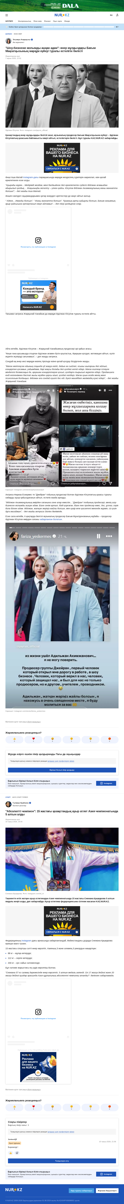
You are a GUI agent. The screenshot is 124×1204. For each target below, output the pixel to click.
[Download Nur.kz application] (62, 6)
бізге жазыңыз (34, 722)
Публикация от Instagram (38, 278)
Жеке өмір (37, 21)
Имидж (67, 21)
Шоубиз (9, 21)
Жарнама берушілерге (107, 1191)
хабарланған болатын (51, 519)
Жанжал (47, 21)
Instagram (108, 783)
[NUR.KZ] (62, 15)
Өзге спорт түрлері (20, 797)
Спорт (8, 797)
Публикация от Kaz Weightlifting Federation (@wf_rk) (38, 1050)
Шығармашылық (24, 21)
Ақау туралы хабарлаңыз (81, 1191)
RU (111, 15)
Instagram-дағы (31, 177)
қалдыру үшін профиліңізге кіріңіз (61, 761)
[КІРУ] (117, 15)
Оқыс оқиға (57, 21)
